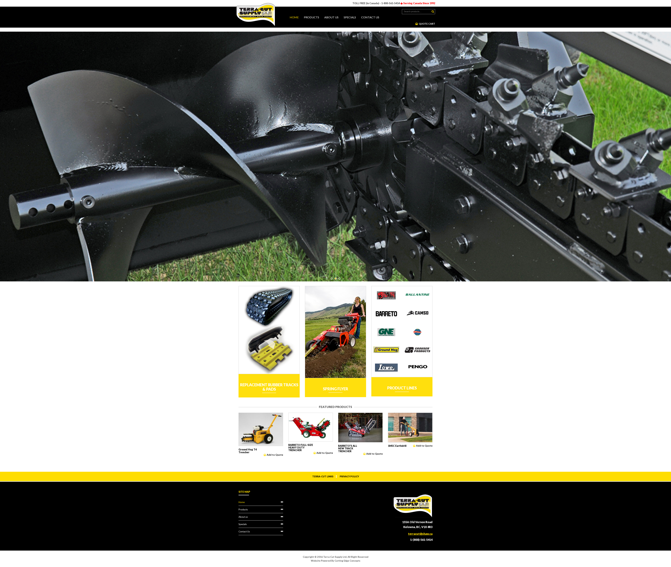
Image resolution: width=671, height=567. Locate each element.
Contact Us (370, 17)
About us (331, 17)
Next (327, 278)
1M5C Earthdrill (397, 445)
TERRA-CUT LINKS (322, 476)
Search (433, 11)
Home (294, 17)
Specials (350, 17)
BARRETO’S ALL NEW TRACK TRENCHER (347, 448)
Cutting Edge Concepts (347, 560)
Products (311, 17)
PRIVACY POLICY (349, 476)
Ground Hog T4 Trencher (248, 451)
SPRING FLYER (335, 388)
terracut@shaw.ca (420, 533)
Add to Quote (275, 454)
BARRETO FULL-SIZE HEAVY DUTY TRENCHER (300, 447)
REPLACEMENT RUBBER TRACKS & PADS (269, 386)
